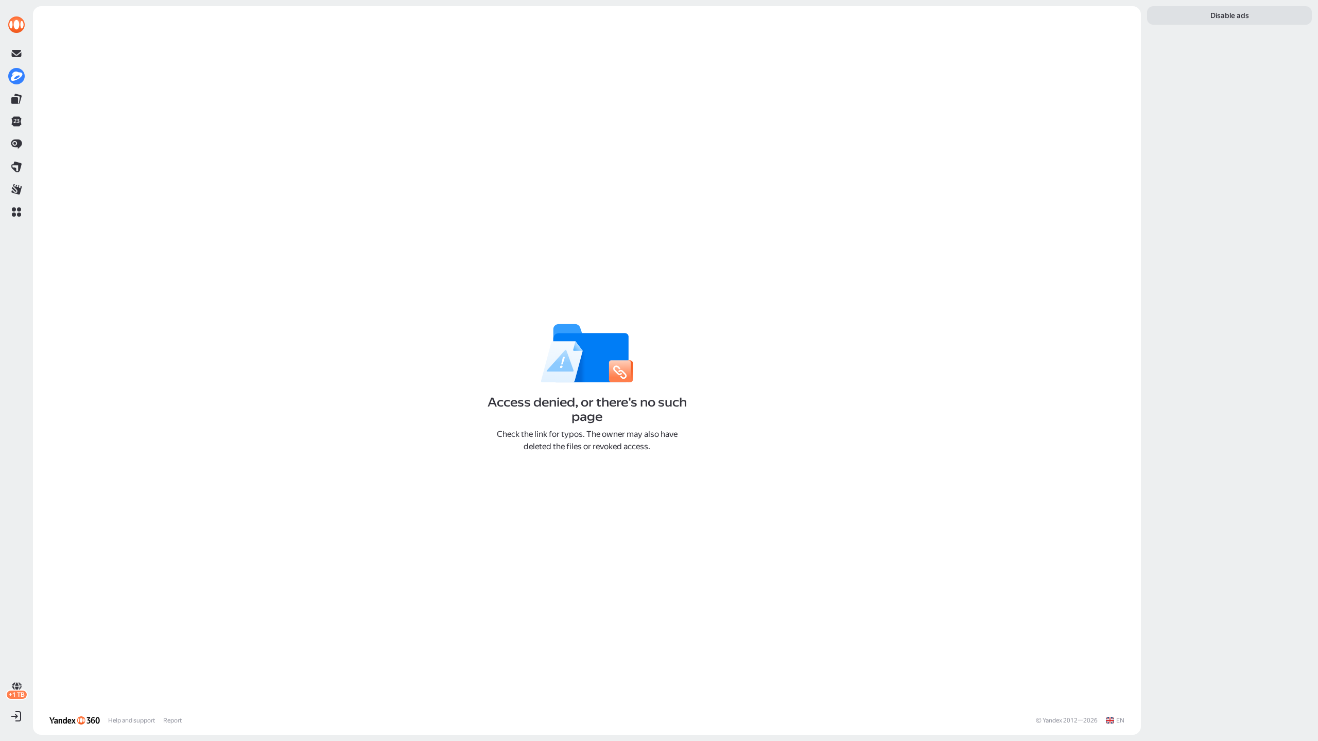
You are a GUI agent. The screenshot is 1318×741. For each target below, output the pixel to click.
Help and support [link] (131, 720)
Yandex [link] (1052, 720)
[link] (16, 24)
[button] (16, 212)
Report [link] (172, 720)
